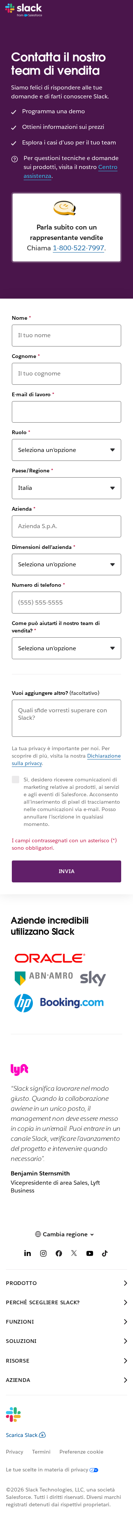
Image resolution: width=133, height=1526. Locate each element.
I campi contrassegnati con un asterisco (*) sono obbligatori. (64, 844)
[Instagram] (43, 1255)
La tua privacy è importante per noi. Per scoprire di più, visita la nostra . (66, 756)
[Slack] (23, 10)
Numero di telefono (38, 585)
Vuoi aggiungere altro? (55, 693)
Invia (67, 871)
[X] (74, 1255)
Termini (41, 1451)
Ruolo (21, 432)
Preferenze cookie (81, 1451)
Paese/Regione (32, 470)
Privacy (14, 1451)
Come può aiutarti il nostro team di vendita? (56, 627)
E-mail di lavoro (33, 394)
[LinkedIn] (27, 1255)
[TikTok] (105, 1255)
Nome (21, 318)
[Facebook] (58, 1255)
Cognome (26, 356)
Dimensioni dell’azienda (43, 547)
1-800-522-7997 (78, 248)
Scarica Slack (22, 1435)
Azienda (23, 508)
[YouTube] (89, 1255)
